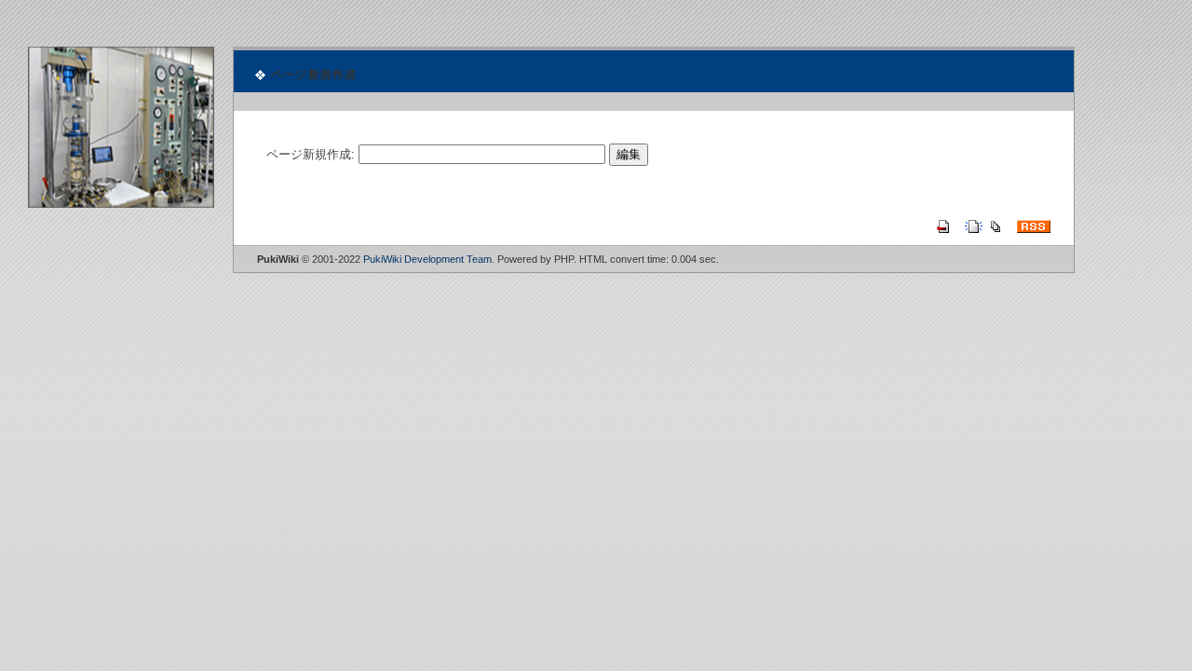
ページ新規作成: (310, 154)
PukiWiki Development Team (427, 259)
